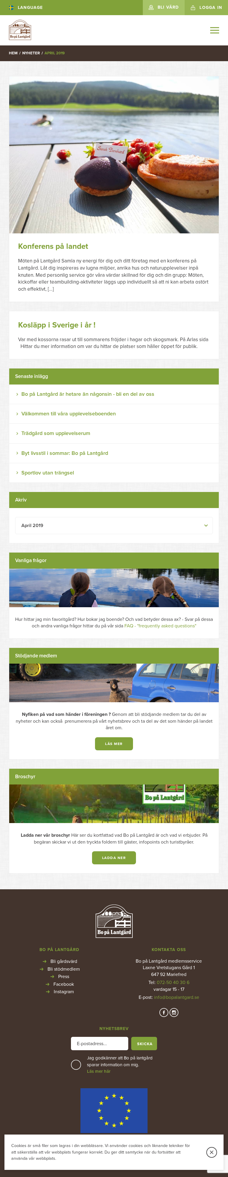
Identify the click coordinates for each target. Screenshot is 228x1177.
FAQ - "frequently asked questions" (160, 626)
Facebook (63, 984)
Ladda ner (114, 858)
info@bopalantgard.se (176, 997)
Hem (13, 53)
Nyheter (31, 53)
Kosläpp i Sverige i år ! (57, 325)
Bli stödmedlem (64, 969)
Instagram (64, 992)
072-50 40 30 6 (173, 982)
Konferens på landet (53, 246)
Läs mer (114, 744)
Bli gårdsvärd (63, 961)
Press (63, 977)
